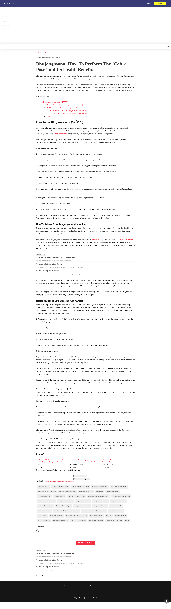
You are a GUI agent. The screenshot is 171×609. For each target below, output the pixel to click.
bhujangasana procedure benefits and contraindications (66, 510)
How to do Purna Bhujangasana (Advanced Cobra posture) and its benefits (85, 460)
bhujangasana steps (42, 515)
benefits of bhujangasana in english (80, 486)
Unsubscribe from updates (81, 479)
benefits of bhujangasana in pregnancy (47, 491)
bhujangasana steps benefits (56, 515)
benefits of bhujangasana (43, 486)
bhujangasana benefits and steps (65, 501)
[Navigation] (2, 46)
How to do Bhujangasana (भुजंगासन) (55, 102)
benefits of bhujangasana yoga (86, 491)
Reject (149, 3)
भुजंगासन (127, 520)
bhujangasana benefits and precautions (121, 496)
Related (49, 116)
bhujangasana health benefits (100, 506)
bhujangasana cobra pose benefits (82, 506)
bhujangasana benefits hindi (83, 501)
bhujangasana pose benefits (44, 510)
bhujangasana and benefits (112, 491)
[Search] (168, 46)
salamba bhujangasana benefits (60, 520)
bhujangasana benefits (59, 496)
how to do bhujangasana (120, 515)
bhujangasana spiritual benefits (116, 510)
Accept (160, 3)
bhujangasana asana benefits (44, 496)
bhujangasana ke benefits (116, 506)
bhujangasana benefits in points (45, 506)
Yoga (45, 52)
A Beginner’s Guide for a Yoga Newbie (49, 264)
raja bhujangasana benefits (44, 520)
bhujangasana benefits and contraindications (98, 496)
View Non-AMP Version (91, 598)
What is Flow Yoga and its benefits (47, 271)
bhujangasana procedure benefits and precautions (94, 510)
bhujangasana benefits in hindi (118, 501)
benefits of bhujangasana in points (119, 486)
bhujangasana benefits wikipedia (63, 506)
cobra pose (108, 515)
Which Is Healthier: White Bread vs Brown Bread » (59, 481)
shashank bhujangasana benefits (78, 520)
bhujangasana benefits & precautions (76, 496)
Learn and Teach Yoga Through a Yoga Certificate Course (55, 257)
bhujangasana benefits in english (100, 501)
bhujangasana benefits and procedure (46, 501)
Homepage (38, 52)
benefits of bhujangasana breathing (61, 486)
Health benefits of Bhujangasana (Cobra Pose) (63, 107)
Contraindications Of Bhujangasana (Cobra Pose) (68, 110)
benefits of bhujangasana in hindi (99, 486)
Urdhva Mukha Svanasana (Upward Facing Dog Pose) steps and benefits (50, 460)
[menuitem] (52, 464)
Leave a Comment (85, 542)
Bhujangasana (99, 491)
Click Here (14, 3)
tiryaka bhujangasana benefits (96, 520)
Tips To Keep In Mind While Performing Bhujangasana (70, 113)
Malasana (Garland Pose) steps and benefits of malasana (115, 460)
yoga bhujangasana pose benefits (114, 520)
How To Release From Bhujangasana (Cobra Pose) (64, 105)
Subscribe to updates (80, 476)
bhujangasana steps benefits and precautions (76, 515)
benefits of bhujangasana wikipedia (67, 491)
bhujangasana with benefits (96, 515)
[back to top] (166, 601)
